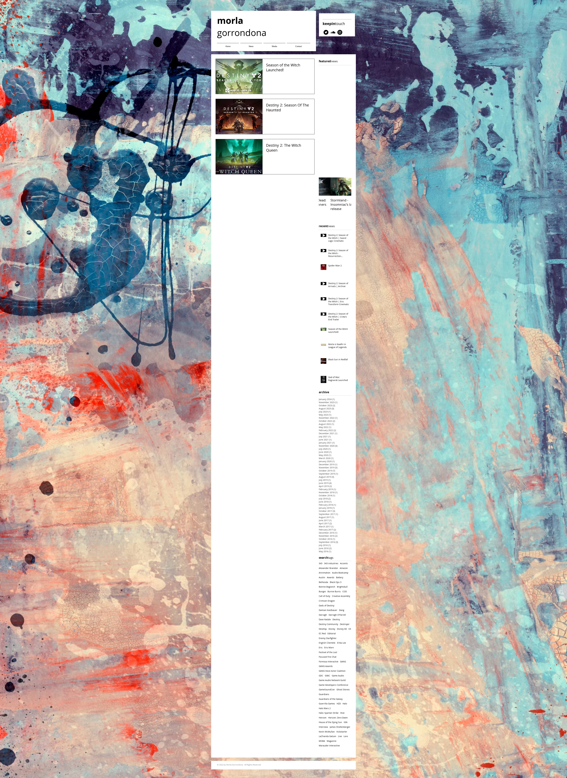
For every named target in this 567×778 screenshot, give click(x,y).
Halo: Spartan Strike (328, 712)
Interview (323, 727)
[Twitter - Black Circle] (326, 32)
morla (230, 20)
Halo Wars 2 (325, 708)
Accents (344, 563)
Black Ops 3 (335, 582)
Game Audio (338, 675)
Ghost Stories (343, 689)
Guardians (324, 694)
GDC (321, 675)
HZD (339, 703)
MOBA (322, 741)
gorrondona (241, 32)
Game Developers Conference (333, 685)
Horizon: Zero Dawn (338, 717)
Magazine (331, 741)
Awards (330, 577)
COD (344, 591)
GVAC (327, 675)
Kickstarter (342, 731)
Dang (341, 610)
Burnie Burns (334, 591)
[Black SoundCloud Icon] (332, 32)
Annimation (324, 572)
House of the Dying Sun (330, 722)
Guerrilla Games (327, 703)
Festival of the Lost (328, 652)
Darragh (323, 614)
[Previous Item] (323, 186)
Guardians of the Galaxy (331, 699)
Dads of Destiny (326, 605)
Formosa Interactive (328, 661)
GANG (343, 661)
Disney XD (342, 628)
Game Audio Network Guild (332, 680)
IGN (345, 722)
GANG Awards (326, 666)
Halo (345, 703)
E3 (350, 628)
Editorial (332, 633)
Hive (342, 712)
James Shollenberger (340, 727)
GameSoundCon (327, 689)
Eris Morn (329, 647)
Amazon (344, 568)
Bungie (322, 591)
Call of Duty (324, 596)
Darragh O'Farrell (337, 614)
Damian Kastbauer (328, 610)
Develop (323, 628)
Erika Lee (341, 642)
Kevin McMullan (327, 731)
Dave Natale (325, 619)
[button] (274, 45)
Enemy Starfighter (328, 638)
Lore (346, 736)
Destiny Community (328, 624)
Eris (320, 647)
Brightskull (342, 586)
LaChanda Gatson (327, 736)
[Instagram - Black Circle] (339, 32)
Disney (332, 628)
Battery (339, 577)
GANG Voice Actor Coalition (332, 670)
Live (340, 736)
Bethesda (323, 582)
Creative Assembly (341, 596)
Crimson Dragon (327, 600)
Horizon (322, 717)
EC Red (322, 633)
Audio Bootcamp (340, 572)
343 (320, 563)
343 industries (331, 563)
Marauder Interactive (329, 745)
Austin (322, 577)
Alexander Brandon (328, 568)
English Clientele (327, 642)
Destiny (336, 619)
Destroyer (345, 624)
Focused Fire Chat (327, 656)
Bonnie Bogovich (327, 586)
